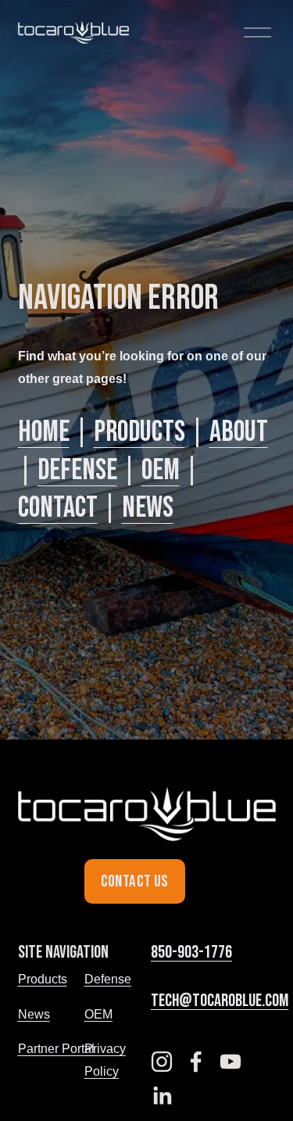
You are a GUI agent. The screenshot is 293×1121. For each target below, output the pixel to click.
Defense (77, 470)
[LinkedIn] (162, 1096)
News (147, 507)
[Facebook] (196, 1062)
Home (44, 431)
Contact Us (135, 881)
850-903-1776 (191, 952)
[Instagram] (162, 1062)
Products (139, 431)
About (238, 431)
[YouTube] (230, 1062)
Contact (58, 507)
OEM (160, 470)
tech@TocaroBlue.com (219, 1001)
